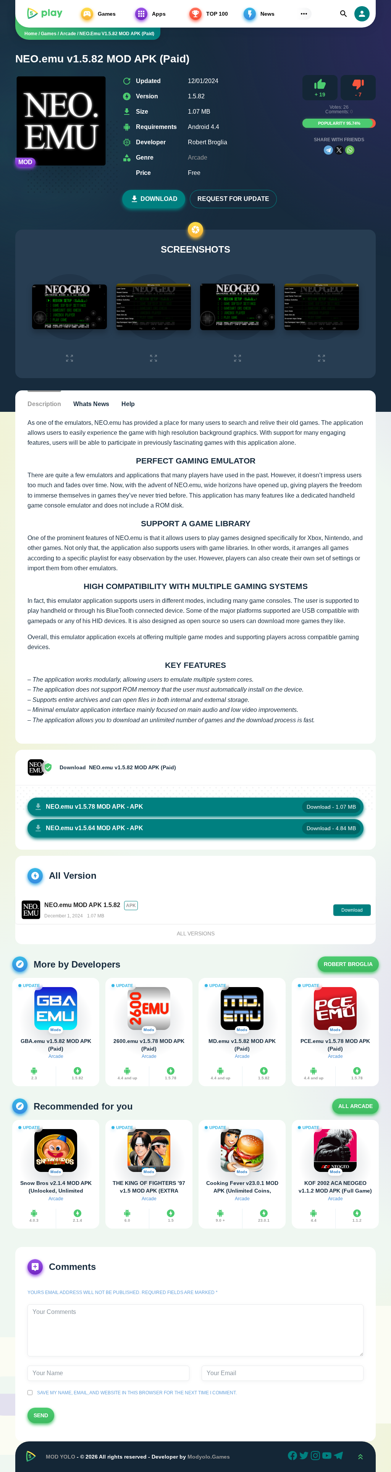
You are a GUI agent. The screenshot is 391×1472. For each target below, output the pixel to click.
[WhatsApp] (349, 150)
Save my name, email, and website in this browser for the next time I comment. (136, 1392)
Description (44, 404)
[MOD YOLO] (44, 13)
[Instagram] (316, 1456)
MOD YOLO (60, 1457)
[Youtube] (328, 1456)
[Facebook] (293, 1456)
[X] (339, 150)
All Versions (196, 933)
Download (159, 199)
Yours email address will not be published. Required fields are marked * (122, 1292)
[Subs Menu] (304, 14)
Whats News (91, 404)
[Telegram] (328, 150)
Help (128, 404)
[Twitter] (305, 1456)
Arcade (197, 157)
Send (41, 1415)
